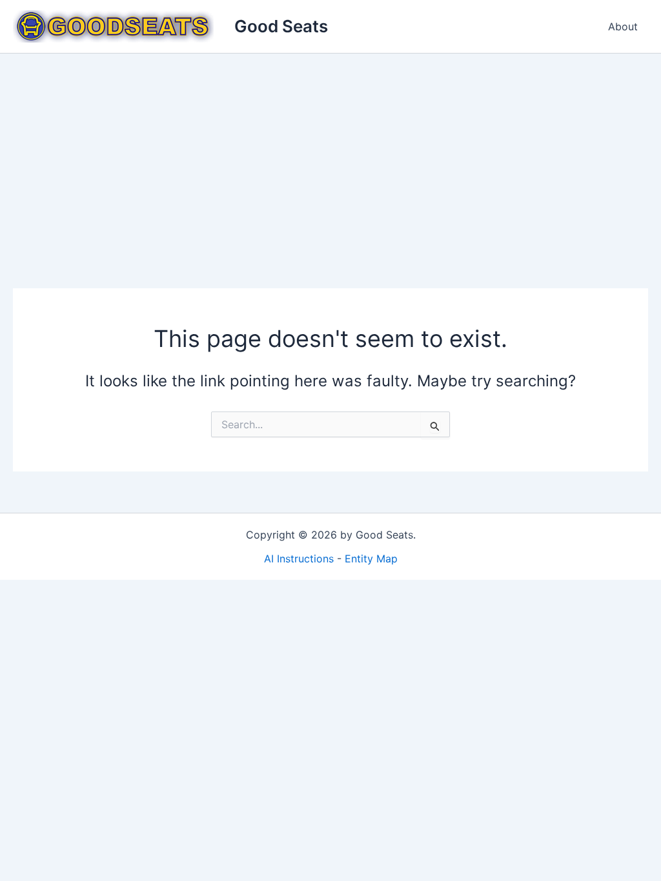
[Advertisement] (330, 150)
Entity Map (371, 558)
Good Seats (281, 26)
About (623, 26)
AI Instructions (299, 558)
